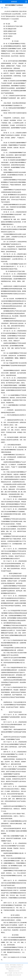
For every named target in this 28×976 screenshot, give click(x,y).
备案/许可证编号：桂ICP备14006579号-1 (14, 973)
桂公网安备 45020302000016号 (14, 975)
